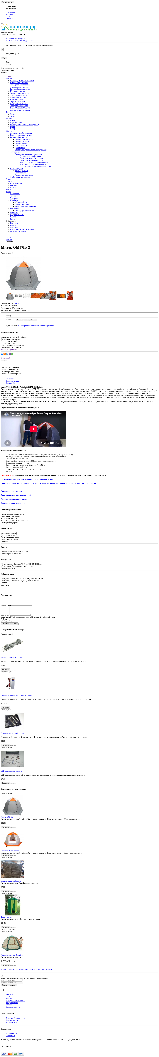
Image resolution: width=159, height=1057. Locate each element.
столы (35, 479)
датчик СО (79, 483)
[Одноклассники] (4, 354)
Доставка (9, 14)
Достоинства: (6, 595)
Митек (26, 969)
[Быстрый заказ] (11, 745)
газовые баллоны (66, 483)
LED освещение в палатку (11, 771)
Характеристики (12, 381)
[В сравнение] (6, 360)
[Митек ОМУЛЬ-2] (23, 290)
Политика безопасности (15, 1018)
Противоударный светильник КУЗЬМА (16, 695)
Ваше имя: (5, 585)
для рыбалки (47, 969)
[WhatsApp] (12, 354)
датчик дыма (90, 483)
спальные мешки (46, 479)
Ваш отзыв (5, 615)
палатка (32, 969)
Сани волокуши (7, 495)
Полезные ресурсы (13, 1007)
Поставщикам (11, 1034)
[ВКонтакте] (2, 354)
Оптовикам (10, 1036)
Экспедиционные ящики (11, 491)
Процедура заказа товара (15, 1001)
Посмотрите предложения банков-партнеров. (36, 326)
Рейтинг (4, 619)
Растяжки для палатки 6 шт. (12, 657)
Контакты (9, 19)
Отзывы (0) (10, 383)
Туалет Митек (6, 917)
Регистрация (11, 6)
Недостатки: (6, 605)
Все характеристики (9, 349)
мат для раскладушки (22, 479)
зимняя (38, 969)
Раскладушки (6, 479)
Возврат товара (12, 1003)
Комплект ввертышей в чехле (12, 733)
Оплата (8, 16)
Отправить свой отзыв (10, 624)
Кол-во (8, 320)
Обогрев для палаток (10, 483)
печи (37, 483)
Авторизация (11, 8)
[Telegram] (7, 354)
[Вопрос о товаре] (2, 360)
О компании (10, 12)
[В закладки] (4, 360)
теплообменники (27, 483)
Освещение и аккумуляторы (13, 503)
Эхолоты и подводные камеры (14, 499)
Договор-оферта (12, 1022)
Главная (9, 76)
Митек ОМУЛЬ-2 (8, 969)
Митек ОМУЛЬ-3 (8, 817)
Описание (10, 379)
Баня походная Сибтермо (11, 881)
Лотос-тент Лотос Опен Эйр (12, 955)
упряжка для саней (23, 495)
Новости (9, 1005)
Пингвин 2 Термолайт (10, 851)
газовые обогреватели (48, 483)
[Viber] (10, 354)
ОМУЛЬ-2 (19, 969)
